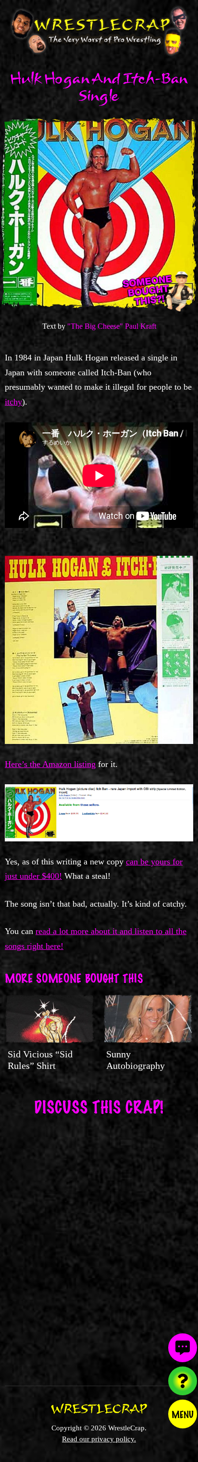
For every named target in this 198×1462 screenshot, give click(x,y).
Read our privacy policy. (99, 1439)
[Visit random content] (182, 1380)
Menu (183, 1414)
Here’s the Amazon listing (50, 764)
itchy (13, 402)
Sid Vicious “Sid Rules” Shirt (40, 1060)
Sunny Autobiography (135, 1060)
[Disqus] (99, 1245)
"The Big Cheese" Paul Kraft (111, 326)
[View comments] (182, 1347)
